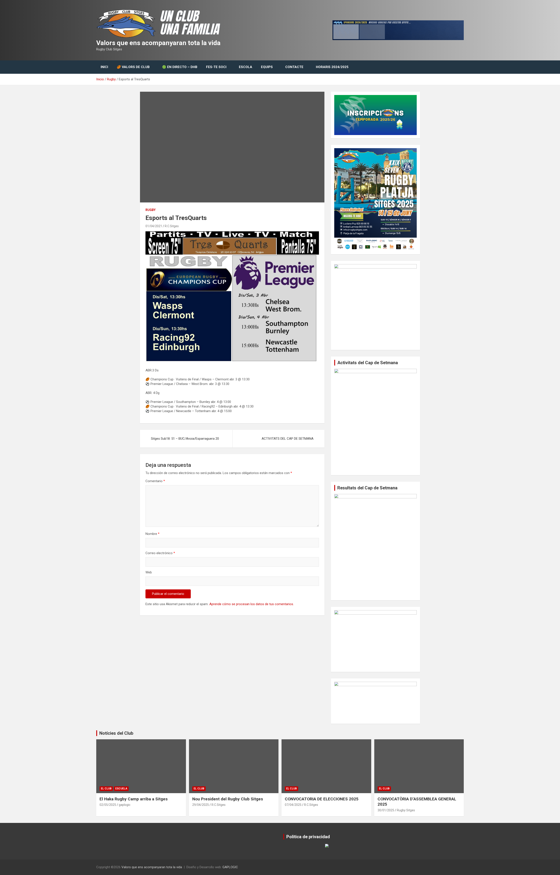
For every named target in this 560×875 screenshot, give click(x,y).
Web (148, 572)
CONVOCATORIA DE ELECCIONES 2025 (322, 798)
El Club (106, 788)
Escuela (121, 788)
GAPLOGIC (230, 867)
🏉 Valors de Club (133, 67)
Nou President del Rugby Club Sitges (227, 798)
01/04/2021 (153, 226)
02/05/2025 (108, 804)
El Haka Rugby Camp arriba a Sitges (134, 798)
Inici (104, 67)
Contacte (294, 67)
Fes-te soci (216, 67)
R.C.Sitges (172, 226)
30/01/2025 (386, 810)
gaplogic (124, 804)
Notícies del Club (116, 733)
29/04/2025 (200, 804)
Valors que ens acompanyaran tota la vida (158, 43)
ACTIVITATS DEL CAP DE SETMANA (287, 439)
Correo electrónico (160, 553)
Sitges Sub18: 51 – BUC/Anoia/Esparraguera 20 (185, 439)
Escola (245, 67)
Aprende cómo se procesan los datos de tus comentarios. (251, 604)
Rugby (150, 210)
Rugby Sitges (406, 810)
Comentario (155, 481)
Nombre (152, 534)
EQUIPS (267, 67)
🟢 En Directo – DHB (179, 67)
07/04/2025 (293, 804)
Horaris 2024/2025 (332, 67)
